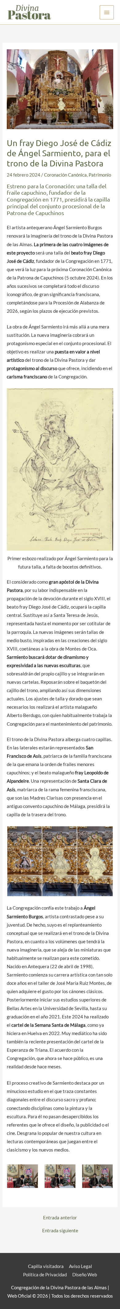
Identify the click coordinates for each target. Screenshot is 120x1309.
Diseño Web (84, 1274)
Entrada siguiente (60, 1231)
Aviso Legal (80, 1266)
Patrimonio (100, 174)
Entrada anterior (60, 1218)
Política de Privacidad (45, 1274)
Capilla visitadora (46, 1266)
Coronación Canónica (65, 174)
